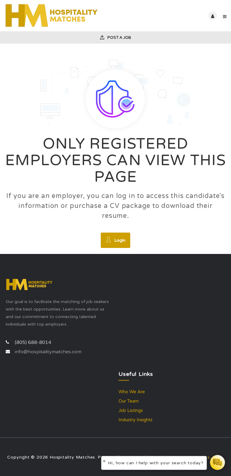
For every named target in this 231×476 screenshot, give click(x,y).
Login (119, 240)
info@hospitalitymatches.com (48, 352)
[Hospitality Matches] (60, 15)
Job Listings (131, 410)
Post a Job (118, 37)
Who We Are (132, 391)
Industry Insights (135, 419)
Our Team (129, 401)
